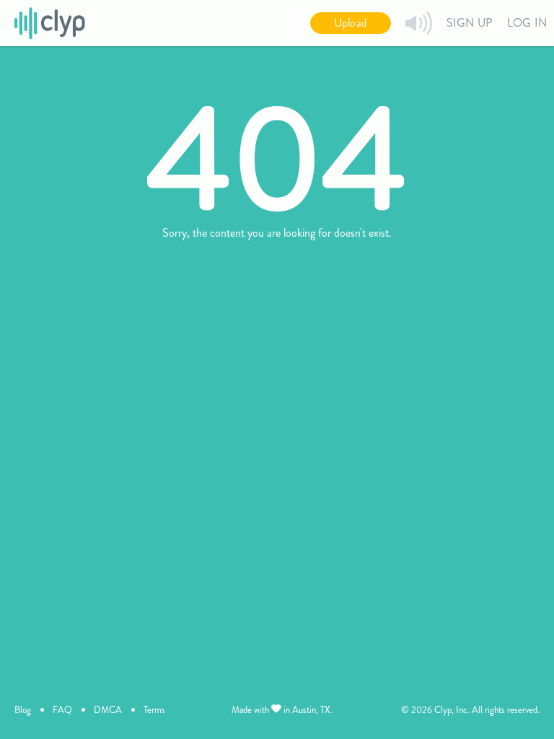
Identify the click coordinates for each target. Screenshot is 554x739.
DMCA (108, 710)
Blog (22, 710)
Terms (154, 710)
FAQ (62, 710)
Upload (350, 22)
